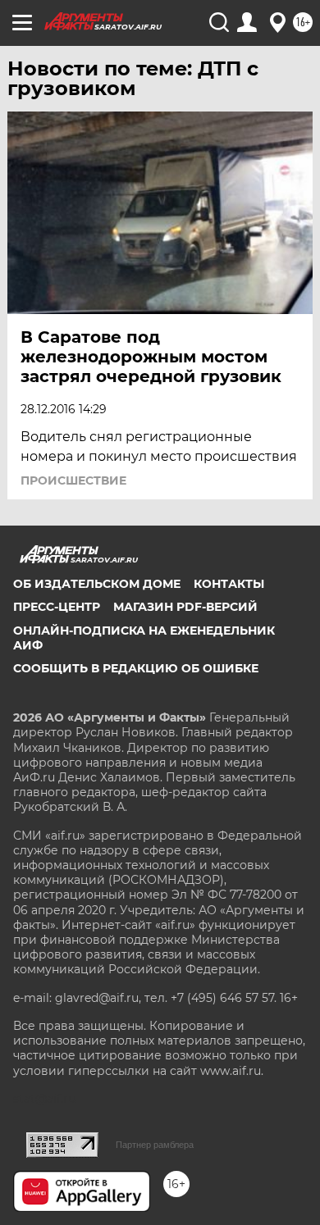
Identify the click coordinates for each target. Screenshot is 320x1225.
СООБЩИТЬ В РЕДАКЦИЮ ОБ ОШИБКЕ (135, 668)
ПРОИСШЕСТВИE (73, 480)
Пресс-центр (56, 606)
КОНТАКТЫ (229, 583)
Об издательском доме (97, 583)
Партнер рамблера (155, 1145)
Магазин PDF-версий (185, 606)
